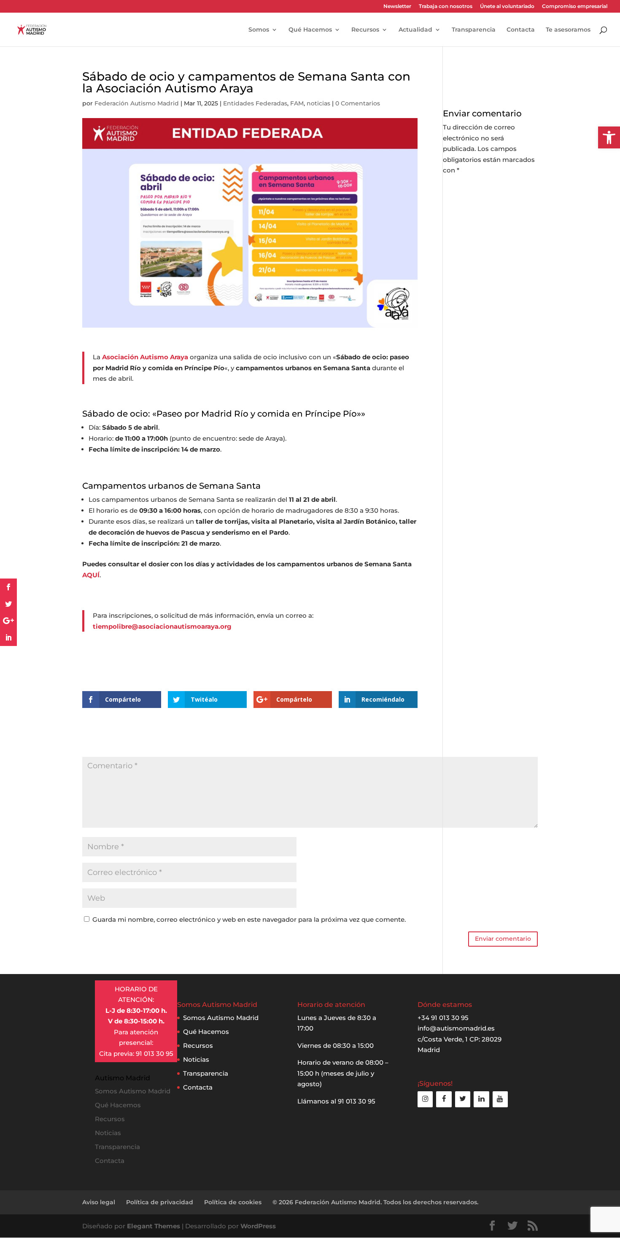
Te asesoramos (568, 30)
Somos (258, 30)
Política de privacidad (159, 1202)
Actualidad (415, 30)
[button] (609, 137)
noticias (318, 103)
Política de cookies (232, 1202)
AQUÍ (91, 575)
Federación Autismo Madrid (136, 103)
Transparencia (474, 30)
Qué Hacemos (310, 30)
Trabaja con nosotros (445, 6)
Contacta (521, 30)
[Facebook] (443, 1099)
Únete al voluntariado (507, 6)
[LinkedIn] (481, 1099)
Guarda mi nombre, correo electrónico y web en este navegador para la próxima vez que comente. (249, 919)
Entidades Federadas (255, 103)
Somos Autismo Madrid (221, 1018)
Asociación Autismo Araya (145, 357)
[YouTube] (500, 1099)
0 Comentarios (357, 103)
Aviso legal (98, 1202)
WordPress (258, 1226)
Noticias (196, 1059)
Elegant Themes (153, 1226)
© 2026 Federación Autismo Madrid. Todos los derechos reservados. (375, 1202)
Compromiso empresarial (574, 6)
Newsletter (397, 6)
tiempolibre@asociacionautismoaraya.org (162, 626)
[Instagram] (425, 1099)
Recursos (365, 30)
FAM (297, 103)
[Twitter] (462, 1099)
